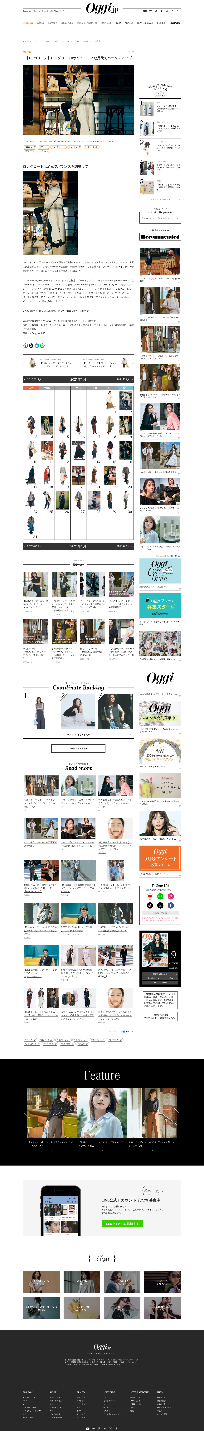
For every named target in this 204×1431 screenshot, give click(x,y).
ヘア (78, 1407)
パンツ (25, 1401)
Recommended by (116, 1031)
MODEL (129, 22)
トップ (25, 41)
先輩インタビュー (57, 1401)
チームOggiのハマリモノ (113, 1414)
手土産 (106, 1407)
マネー (52, 1404)
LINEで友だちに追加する (122, 1223)
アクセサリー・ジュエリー (33, 1411)
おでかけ (107, 1411)
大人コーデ (83, 1044)
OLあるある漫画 (56, 1417)
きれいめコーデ (116, 1040)
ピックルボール (109, 1401)
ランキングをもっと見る (78, 734)
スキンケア (81, 1401)
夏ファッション (47, 1040)
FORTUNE (106, 22)
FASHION (28, 22)
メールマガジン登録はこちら (160, 913)
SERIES (161, 22)
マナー (52, 1411)
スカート (26, 1404)
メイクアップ (82, 1404)
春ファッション (64, 1040)
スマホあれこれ (56, 1407)
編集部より (161, 1397)
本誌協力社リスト (164, 1404)
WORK (40, 22)
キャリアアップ (56, 1397)
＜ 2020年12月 (33, 379)
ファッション (34, 41)
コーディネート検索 (78, 748)
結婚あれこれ (135, 1404)
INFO (118, 22)
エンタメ (107, 1404)
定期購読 (151, 978)
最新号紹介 (161, 1401)
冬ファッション (92, 147)
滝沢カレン (44, 151)
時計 (24, 1414)
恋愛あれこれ (135, 1397)
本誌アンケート (163, 1411)
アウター (44, 147)
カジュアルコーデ (32, 1044)
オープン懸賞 (162, 1414)
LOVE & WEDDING (87, 22)
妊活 (132, 1407)
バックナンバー (160, 982)
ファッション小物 (30, 1407)
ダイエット (81, 1417)
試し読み (169, 978)
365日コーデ (58, 41)
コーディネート (46, 41)
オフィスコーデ (51, 1044)
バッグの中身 (55, 1414)
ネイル (79, 1411)
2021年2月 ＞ (125, 379)
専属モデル (30, 151)
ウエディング (135, 1401)
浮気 (132, 1411)
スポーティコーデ (169, 218)
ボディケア (81, 1414)
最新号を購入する (160, 974)
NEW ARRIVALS (145, 22)
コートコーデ (76, 147)
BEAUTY (52, 22)
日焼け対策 (81, 1397)
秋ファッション (81, 1040)
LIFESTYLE (67, 22)
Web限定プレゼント (165, 1407)
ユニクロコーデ (68, 1044)
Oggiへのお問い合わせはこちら (159, 1017)
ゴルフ (106, 1397)
